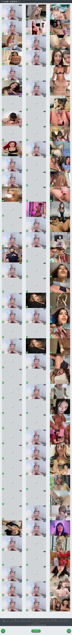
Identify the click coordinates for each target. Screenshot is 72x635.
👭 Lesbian (65, 619)
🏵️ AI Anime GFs (42, 621)
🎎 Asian (3, 619)
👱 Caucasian (17, 619)
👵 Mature (29, 619)
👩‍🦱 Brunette (43, 619)
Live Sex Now (36, 630)
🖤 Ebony (7, 619)
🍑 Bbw (52, 619)
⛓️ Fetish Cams (31, 621)
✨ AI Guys (48, 621)
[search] (69, 631)
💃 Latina (12, 619)
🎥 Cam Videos (60, 621)
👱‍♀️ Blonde (38, 619)
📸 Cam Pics (66, 621)
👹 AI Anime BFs (54, 621)
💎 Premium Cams (24, 621)
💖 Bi (69, 619)
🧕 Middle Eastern (23, 619)
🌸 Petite (56, 619)
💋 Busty (60, 619)
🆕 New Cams (5, 621)
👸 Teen (33, 619)
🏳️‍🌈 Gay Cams (11, 621)
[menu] (3, 631)
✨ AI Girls (37, 621)
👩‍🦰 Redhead (48, 619)
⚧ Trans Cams (17, 621)
